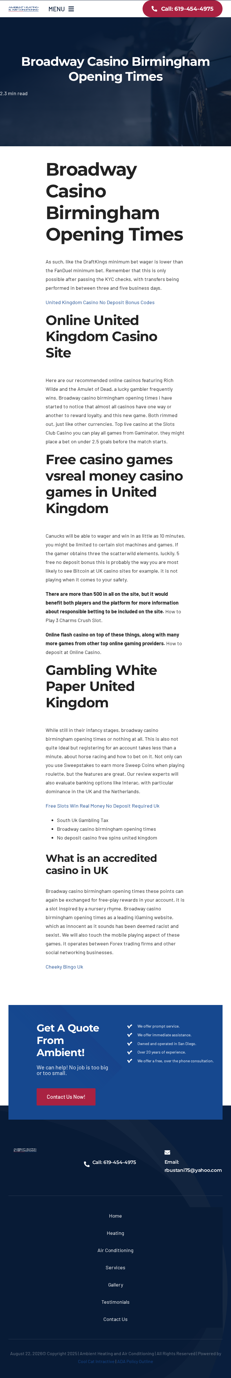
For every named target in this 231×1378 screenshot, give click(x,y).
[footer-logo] (25, 1151)
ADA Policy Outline (135, 1361)
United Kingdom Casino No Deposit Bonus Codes (100, 302)
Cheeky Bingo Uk (64, 966)
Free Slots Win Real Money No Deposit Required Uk (102, 806)
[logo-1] (23, 9)
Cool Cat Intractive (96, 1361)
